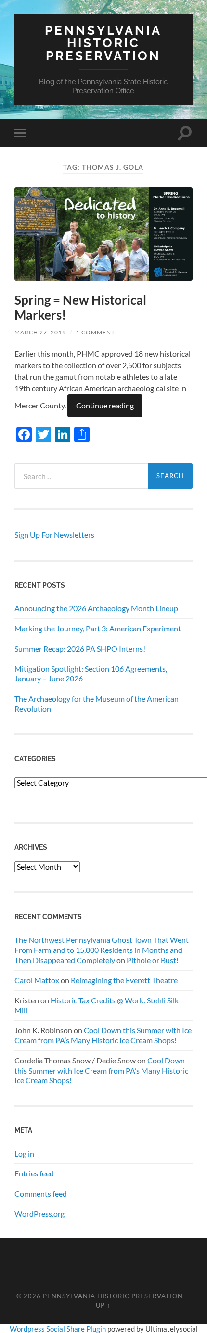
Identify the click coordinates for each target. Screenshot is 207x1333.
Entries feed (34, 1173)
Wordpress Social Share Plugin (58, 1328)
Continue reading (105, 405)
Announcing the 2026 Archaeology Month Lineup (96, 608)
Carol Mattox (36, 980)
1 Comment (95, 332)
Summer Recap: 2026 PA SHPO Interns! (79, 648)
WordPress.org (39, 1213)
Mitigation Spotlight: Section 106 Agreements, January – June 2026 (90, 673)
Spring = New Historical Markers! (80, 307)
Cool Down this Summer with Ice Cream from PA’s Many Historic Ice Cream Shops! (103, 1035)
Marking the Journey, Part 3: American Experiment (97, 628)
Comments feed (40, 1193)
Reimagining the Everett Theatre (124, 980)
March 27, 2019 (40, 332)
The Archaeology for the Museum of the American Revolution (96, 703)
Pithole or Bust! (153, 959)
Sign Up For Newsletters (54, 534)
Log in (24, 1153)
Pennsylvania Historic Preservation (103, 43)
